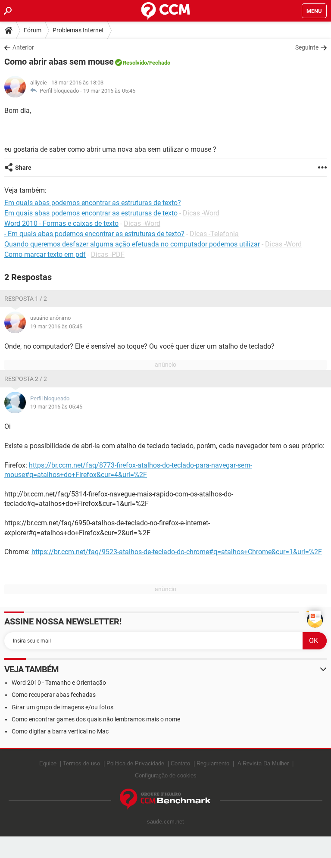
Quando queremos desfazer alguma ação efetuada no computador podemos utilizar (132, 244)
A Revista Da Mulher (263, 763)
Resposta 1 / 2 (25, 298)
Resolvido (135, 62)
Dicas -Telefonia (214, 234)
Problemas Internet (78, 30)
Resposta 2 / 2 (25, 378)
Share (23, 167)
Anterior (23, 47)
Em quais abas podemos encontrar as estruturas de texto (91, 213)
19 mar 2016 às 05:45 (109, 90)
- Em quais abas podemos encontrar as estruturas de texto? (94, 234)
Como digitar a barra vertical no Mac (60, 731)
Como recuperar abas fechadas (54, 694)
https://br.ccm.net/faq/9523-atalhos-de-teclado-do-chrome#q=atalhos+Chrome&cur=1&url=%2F (176, 552)
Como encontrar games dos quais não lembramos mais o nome (96, 719)
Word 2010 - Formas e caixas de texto (61, 223)
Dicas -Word (201, 213)
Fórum (32, 30)
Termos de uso (81, 763)
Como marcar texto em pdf (45, 254)
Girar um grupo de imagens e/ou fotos (62, 707)
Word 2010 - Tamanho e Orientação (59, 682)
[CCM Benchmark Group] (165, 799)
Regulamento (213, 763)
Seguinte (307, 47)
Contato (180, 763)
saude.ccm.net (165, 821)
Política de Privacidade (135, 763)
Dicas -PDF (108, 254)
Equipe (47, 763)
